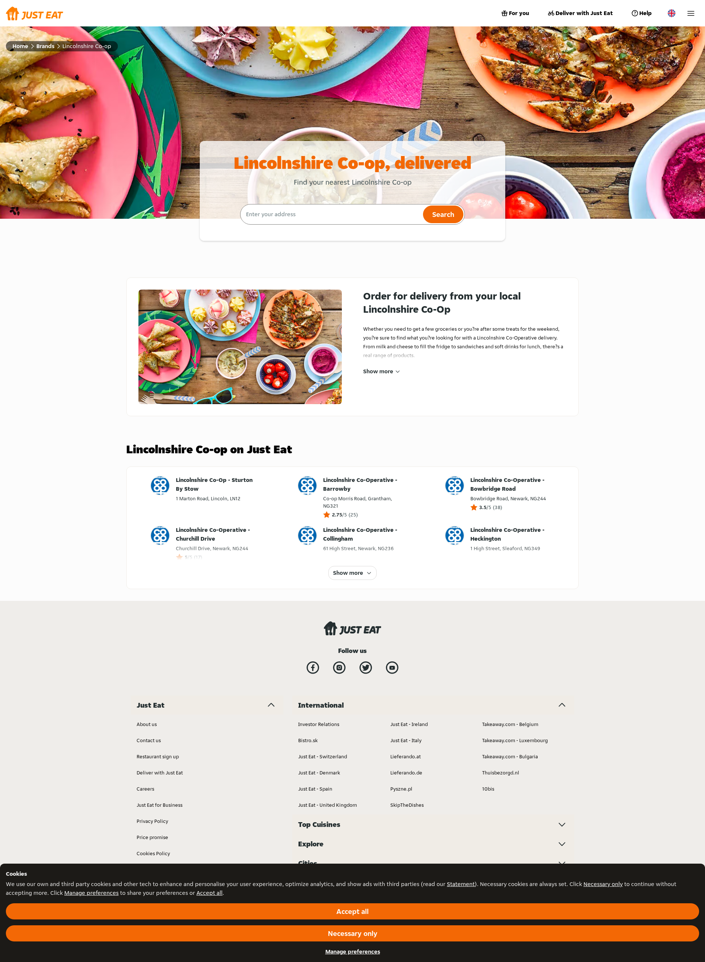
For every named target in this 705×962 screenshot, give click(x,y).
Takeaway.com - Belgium (510, 724)
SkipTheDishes (407, 805)
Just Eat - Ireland (409, 724)
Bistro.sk (308, 740)
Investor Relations (318, 724)
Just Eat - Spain (315, 788)
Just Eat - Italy (406, 740)
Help (645, 13)
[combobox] (330, 214)
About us (147, 724)
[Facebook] (313, 667)
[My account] (691, 13)
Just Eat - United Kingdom (327, 805)
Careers (145, 788)
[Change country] (671, 13)
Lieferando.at (405, 756)
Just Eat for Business (159, 805)
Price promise (152, 837)
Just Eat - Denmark (319, 772)
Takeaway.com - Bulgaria (510, 756)
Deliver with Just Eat (584, 13)
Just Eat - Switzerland (322, 756)
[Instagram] (339, 667)
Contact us (149, 740)
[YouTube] (392, 667)
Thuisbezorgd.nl (500, 772)
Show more (378, 371)
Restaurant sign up (158, 756)
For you (519, 13)
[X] (365, 667)
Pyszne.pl (401, 788)
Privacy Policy (152, 821)
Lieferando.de (406, 772)
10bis (488, 788)
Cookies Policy (153, 853)
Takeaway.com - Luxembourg (515, 740)
